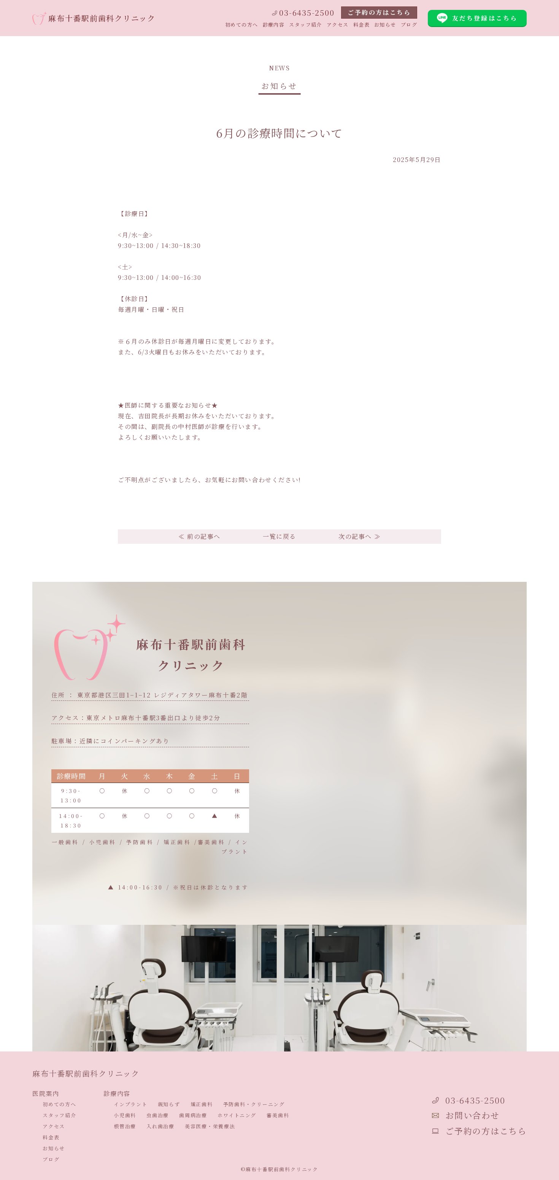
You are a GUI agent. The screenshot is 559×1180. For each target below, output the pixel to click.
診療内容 (274, 24)
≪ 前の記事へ (199, 536)
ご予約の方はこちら (379, 12)
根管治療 (125, 1126)
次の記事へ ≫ (359, 536)
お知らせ (385, 24)
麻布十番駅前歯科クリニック (102, 18)
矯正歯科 (202, 1104)
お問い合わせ (472, 1115)
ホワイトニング (237, 1115)
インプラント (131, 1104)
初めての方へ (241, 24)
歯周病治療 (193, 1115)
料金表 (361, 24)
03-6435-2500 (306, 12)
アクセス (338, 24)
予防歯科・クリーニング (254, 1104)
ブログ (409, 24)
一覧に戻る (279, 536)
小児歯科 (125, 1115)
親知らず (169, 1104)
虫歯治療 (157, 1115)
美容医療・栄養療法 (210, 1126)
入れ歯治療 (160, 1126)
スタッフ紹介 (305, 24)
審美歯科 (278, 1115)
